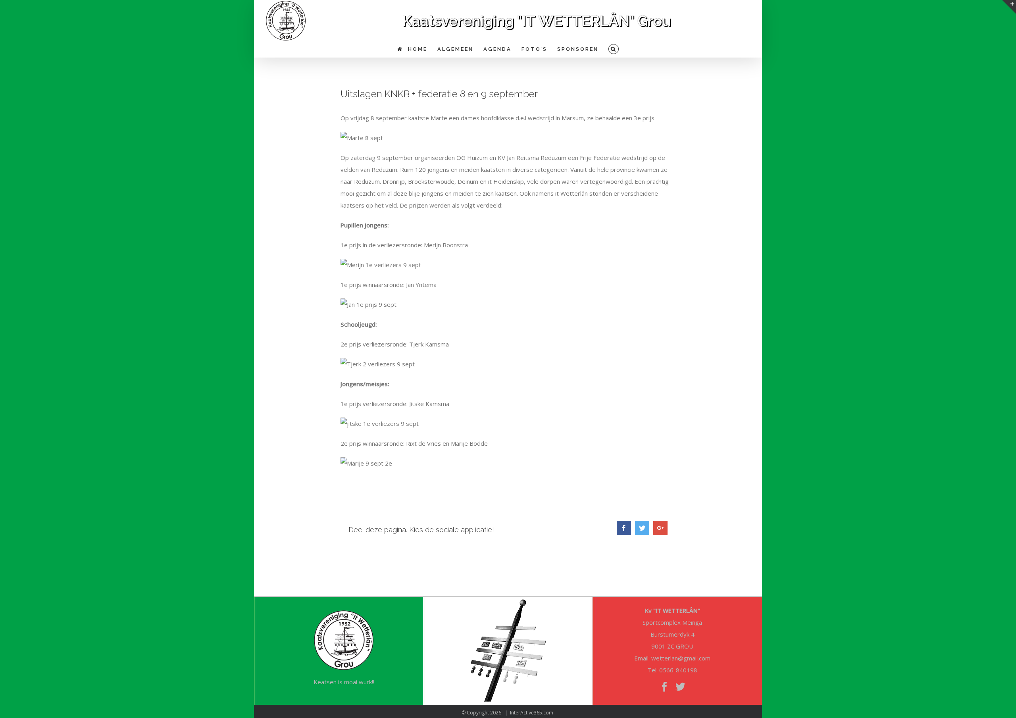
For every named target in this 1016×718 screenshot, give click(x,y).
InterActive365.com (531, 712)
